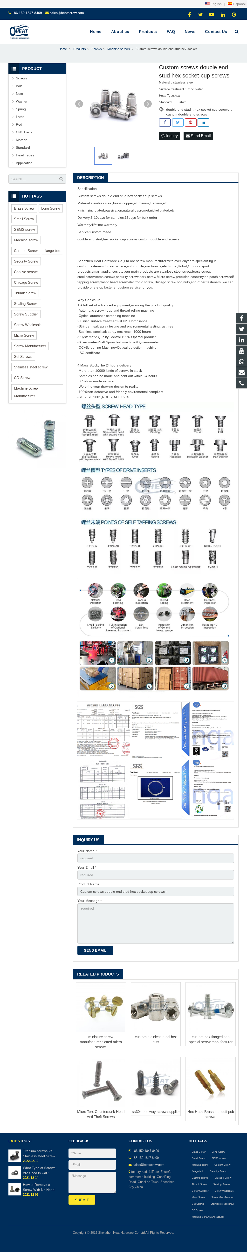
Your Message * (89, 901)
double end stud (178, 109)
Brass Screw (24, 208)
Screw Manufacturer (30, 346)
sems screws (105, 277)
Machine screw (26, 240)
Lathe (20, 117)
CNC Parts (24, 132)
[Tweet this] (178, 122)
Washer (21, 101)
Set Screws (23, 356)
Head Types (25, 155)
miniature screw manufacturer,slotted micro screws (101, 1042)
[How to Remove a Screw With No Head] (14, 1194)
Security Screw (26, 261)
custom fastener (89, 266)
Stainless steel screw (31, 367)
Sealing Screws (26, 304)
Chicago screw (165, 282)
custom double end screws (186, 114)
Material (22, 140)
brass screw (201, 271)
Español (239, 4)
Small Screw (24, 219)
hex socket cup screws (212, 109)
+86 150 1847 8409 (27, 13)
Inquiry (171, 136)
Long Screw (50, 208)
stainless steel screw (175, 271)
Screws (21, 78)
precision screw (187, 277)
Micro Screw (24, 335)
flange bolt (52, 251)
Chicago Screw (26, 282)
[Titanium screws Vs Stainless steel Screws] (14, 1160)
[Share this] (165, 122)
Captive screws (26, 272)
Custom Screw (26, 251)
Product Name (88, 884)
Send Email (200, 136)
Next (148, 104)
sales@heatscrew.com (67, 13)
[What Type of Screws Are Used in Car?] (14, 1177)
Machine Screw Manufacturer (26, 392)
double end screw (164, 239)
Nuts (19, 94)
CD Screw (22, 378)
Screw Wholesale (27, 325)
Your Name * (87, 851)
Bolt (19, 86)
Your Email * (86, 867)
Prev (79, 104)
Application (24, 163)
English (216, 4)
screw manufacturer (151, 261)
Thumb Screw (25, 293)
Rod (19, 124)
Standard (23, 147)
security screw (127, 277)
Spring (21, 109)
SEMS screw (24, 229)
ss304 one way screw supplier (156, 1112)
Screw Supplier (26, 314)
